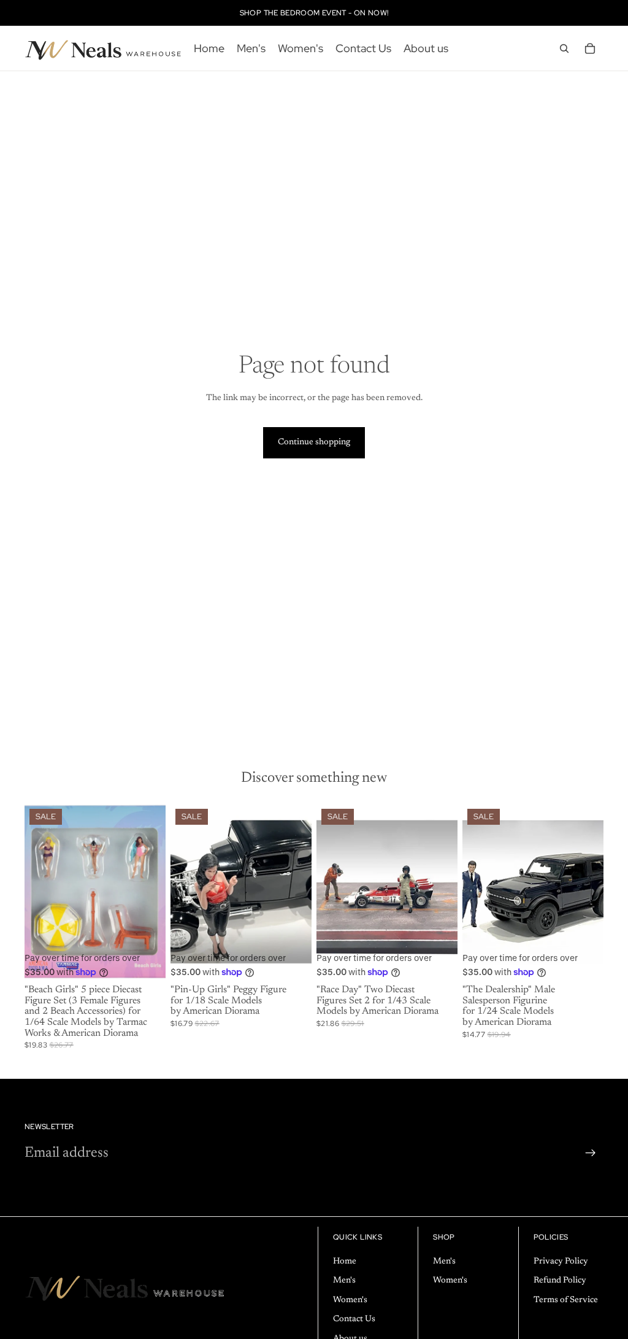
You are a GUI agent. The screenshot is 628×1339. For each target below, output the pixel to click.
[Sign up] (590, 1153)
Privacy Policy (561, 1261)
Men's (344, 1280)
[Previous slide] (183, 892)
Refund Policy (560, 1280)
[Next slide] (298, 892)
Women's (350, 1300)
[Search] (564, 48)
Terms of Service (566, 1300)
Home (344, 1261)
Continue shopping (314, 442)
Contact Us (354, 1319)
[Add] (147, 961)
